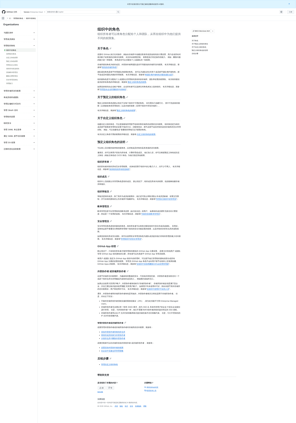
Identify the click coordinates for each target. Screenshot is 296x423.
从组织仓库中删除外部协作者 (113, 338)
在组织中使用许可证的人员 (158, 289)
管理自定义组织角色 (109, 364)
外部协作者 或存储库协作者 (111, 271)
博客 (144, 406)
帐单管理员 (103, 206)
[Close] (289, 3)
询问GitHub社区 (152, 387)
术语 (116, 406)
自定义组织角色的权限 (146, 134)
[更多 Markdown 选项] (213, 31)
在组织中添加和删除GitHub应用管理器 (153, 264)
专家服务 (138, 406)
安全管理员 (103, 221)
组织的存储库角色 (109, 67)
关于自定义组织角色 (109, 118)
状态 (126, 406)
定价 (131, 406)
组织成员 (102, 176)
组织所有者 (103, 161)
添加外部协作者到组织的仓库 (113, 332)
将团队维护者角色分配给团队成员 (159, 74)
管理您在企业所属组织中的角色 (113, 89)
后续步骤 (103, 358)
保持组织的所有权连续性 (119, 169)
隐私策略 (100, 392)
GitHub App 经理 (106, 246)
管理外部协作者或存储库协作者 (110, 323)
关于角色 (103, 48)
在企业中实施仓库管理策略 (112, 351)
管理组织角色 (18, 18)
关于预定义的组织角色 (111, 97)
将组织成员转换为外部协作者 (113, 335)
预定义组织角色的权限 (137, 82)
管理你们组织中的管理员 (166, 199)
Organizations (11, 24)
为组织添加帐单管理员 (150, 214)
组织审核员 (103, 191)
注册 (290, 12)
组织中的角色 (31, 18)
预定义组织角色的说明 (111, 142)
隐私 (121, 406)
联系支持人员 (151, 391)
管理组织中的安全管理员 (131, 239)
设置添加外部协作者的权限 (112, 347)
